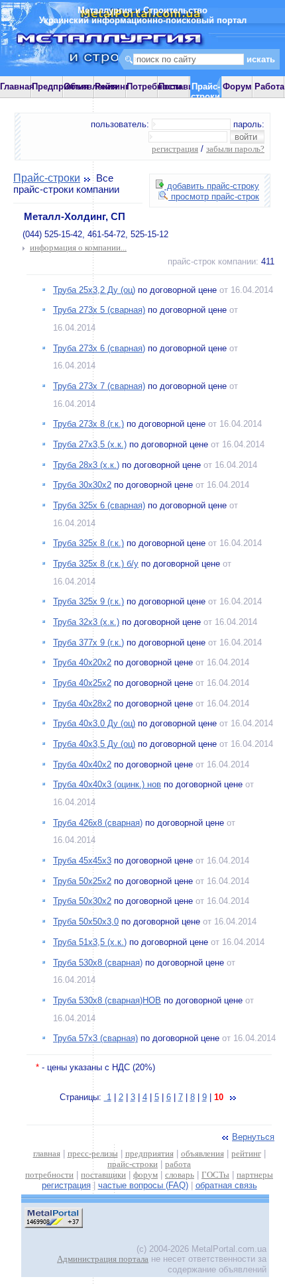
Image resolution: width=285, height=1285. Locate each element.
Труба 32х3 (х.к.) (86, 622)
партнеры (255, 1175)
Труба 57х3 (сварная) (95, 1038)
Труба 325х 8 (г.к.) (88, 543)
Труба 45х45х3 (82, 861)
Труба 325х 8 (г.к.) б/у (96, 564)
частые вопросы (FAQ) (143, 1185)
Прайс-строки (46, 178)
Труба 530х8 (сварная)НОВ (107, 1000)
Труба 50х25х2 (82, 881)
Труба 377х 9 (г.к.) (88, 642)
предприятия (149, 1153)
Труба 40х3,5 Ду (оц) (94, 744)
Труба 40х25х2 (82, 683)
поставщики (103, 1175)
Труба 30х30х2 (82, 485)
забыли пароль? (235, 149)
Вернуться (253, 1137)
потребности (49, 1175)
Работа (269, 86)
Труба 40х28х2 (82, 703)
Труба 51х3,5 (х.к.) (90, 942)
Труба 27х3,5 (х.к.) (90, 444)
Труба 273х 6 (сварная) (99, 348)
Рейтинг (112, 86)
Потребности (154, 86)
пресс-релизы (93, 1153)
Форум (237, 86)
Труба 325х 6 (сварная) (99, 505)
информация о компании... (78, 247)
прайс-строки (132, 1164)
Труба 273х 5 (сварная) (99, 310)
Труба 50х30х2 (82, 901)
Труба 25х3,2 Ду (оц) (94, 290)
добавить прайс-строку (211, 186)
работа (178, 1164)
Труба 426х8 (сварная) (97, 823)
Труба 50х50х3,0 (86, 921)
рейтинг (246, 1153)
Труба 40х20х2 (82, 662)
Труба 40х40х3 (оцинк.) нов (107, 784)
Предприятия (60, 86)
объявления (202, 1153)
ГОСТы (215, 1175)
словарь (179, 1175)
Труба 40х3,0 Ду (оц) (94, 723)
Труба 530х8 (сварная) (97, 963)
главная (46, 1153)
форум (145, 1175)
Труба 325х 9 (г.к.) (88, 601)
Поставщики (184, 86)
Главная (17, 86)
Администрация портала (102, 1259)
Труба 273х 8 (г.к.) (88, 424)
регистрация (175, 149)
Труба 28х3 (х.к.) (86, 465)
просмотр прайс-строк (213, 196)
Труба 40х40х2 (82, 764)
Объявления (91, 86)
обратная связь (226, 1185)
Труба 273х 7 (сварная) (99, 386)
